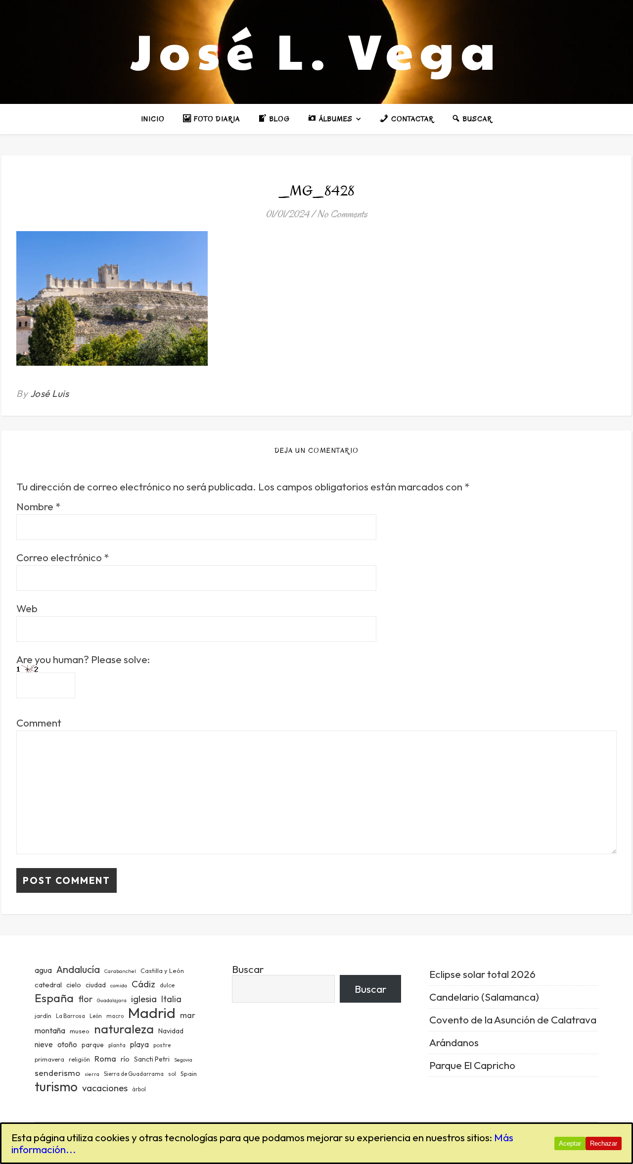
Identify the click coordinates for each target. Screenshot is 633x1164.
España (54, 998)
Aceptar (570, 1143)
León (96, 1016)
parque (93, 1044)
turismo (56, 1086)
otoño (67, 1044)
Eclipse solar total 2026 (482, 974)
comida (118, 985)
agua (43, 970)
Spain (189, 1073)
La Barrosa (70, 1016)
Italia (171, 999)
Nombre (38, 506)
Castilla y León (162, 970)
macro (115, 1016)
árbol (139, 1089)
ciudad (96, 984)
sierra (92, 1073)
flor (85, 999)
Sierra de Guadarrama (134, 1073)
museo (80, 1031)
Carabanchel (120, 971)
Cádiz (143, 984)
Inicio (153, 119)
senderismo (57, 1072)
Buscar (248, 969)
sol (172, 1073)
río (125, 1059)
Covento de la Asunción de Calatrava (512, 1019)
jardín (43, 1015)
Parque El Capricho (472, 1065)
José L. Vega (316, 49)
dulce (167, 985)
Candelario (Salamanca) (484, 996)
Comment (38, 723)
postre (162, 1045)
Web (27, 608)
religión (79, 1059)
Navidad (170, 1030)
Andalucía (78, 969)
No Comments (342, 214)
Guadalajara (112, 1000)
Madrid (152, 1013)
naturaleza (124, 1028)
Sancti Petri (152, 1059)
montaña (50, 1030)
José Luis (49, 393)
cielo (73, 984)
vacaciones (105, 1088)
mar (187, 1015)
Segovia (183, 1059)
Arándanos (454, 1042)
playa (139, 1044)
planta (117, 1045)
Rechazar (603, 1143)
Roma (105, 1058)
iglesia (144, 999)
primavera (49, 1059)
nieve (44, 1044)
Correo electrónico (62, 557)
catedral (48, 984)
